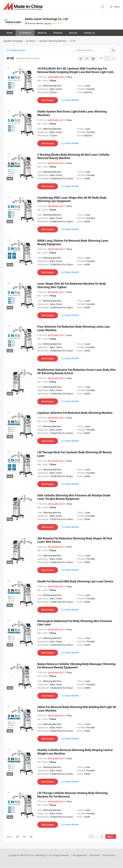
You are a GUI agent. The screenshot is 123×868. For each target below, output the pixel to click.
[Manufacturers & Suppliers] (23, 6)
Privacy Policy (109, 855)
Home (9, 32)
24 (17, 836)
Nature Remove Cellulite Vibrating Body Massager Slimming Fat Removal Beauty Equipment (76, 665)
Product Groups (17, 50)
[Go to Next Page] (113, 58)
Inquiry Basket (72, 99)
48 (31, 836)
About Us (42, 32)
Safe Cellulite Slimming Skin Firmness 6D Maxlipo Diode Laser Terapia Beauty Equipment (74, 497)
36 (24, 836)
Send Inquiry (47, 100)
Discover (73, 32)
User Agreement (79, 855)
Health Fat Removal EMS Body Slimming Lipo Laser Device (75, 581)
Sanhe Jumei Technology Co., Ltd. (46, 19)
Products (26, 32)
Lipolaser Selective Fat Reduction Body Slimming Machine (75, 412)
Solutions (57, 32)
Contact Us (89, 32)
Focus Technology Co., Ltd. (40, 855)
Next (109, 836)
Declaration (95, 855)
